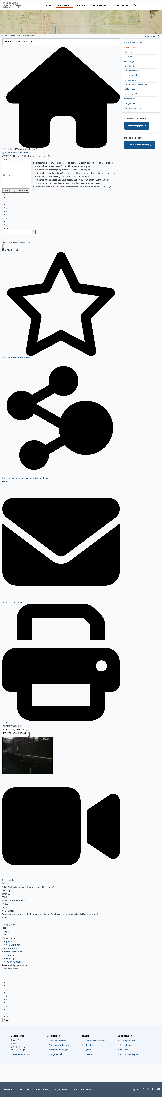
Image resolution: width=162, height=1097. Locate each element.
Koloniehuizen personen (135, 84)
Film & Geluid (130, 75)
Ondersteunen (100, 5)
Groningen (11, 958)
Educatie (88, 1045)
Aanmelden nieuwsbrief (138, 144)
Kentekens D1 (130, 94)
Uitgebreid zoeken (19, 190)
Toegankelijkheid (61, 1089)
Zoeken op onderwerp (59, 1045)
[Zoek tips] (32, 174)
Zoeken (5, 159)
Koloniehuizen (131, 80)
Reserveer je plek (135, 125)
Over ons (120, 5)
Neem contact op (21, 1054)
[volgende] (7, 228)
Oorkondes (129, 98)
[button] (61, 41)
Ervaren (81, 5)
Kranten (128, 56)
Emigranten (129, 103)
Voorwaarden (33, 1089)
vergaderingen (13, 944)
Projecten (89, 1054)
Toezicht (124, 1049)
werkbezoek (12, 948)
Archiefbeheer (126, 1045)
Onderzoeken (62, 5)
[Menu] (3, 246)
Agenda (87, 1049)
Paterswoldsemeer (15, 962)
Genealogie (129, 61)
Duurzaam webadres (12, 725)
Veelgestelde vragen (58, 1049)
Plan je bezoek (55, 1054)
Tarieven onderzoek (133, 108)
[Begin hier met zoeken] (63, 97)
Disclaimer (8, 1089)
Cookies (20, 1089)
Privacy (46, 1089)
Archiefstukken (131, 47)
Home (48, 5)
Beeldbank (129, 66)
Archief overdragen (129, 1054)
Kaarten (128, 52)
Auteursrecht (86, 1089)
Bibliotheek (129, 89)
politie (9, 941)
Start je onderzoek (133, 42)
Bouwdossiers (131, 70)
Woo (75, 1089)
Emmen (10, 955)
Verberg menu (150, 36)
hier (105, 186)
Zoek (5, 190)
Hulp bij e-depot (127, 1040)
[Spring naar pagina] (34, 232)
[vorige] (7, 194)
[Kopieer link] (29, 734)
